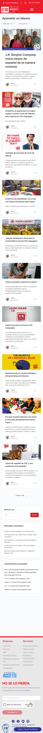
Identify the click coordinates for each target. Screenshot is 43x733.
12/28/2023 (14, 174)
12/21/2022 (14, 484)
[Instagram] (13, 721)
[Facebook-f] (18, 721)
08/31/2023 (14, 213)
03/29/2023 (14, 348)
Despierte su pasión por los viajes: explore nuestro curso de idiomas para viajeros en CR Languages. (20, 113)
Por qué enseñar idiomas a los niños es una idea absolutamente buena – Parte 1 (21, 420)
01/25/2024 (14, 128)
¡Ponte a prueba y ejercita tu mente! (21, 282)
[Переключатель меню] (32, 10)
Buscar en (9, 509)
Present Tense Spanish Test (20, 578)
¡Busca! (34, 515)
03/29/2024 (14, 85)
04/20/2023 (14, 300)
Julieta (12, 83)
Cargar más (20, 495)
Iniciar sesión (34, 3)
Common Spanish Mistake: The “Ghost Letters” (19, 531)
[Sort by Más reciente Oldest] (24, 24)
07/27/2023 (14, 257)
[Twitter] (23, 721)
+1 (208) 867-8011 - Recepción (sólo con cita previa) (23, 725)
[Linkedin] (28, 721)
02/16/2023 (14, 392)
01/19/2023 (14, 438)
